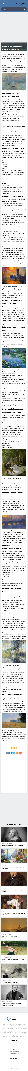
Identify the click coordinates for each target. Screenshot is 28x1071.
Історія (14, 1045)
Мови (14, 1049)
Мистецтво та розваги (16, 744)
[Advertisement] (14, 28)
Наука (14, 1047)
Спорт (14, 1055)
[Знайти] (25, 9)
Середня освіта (14, 1043)
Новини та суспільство (14, 1051)
